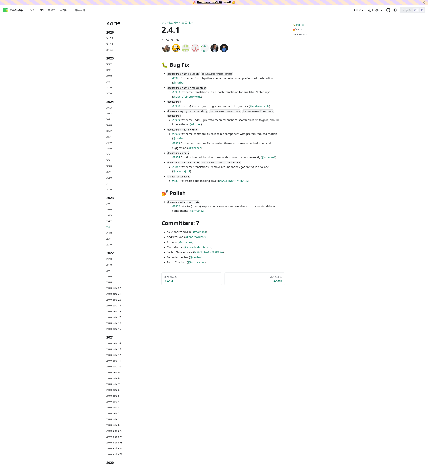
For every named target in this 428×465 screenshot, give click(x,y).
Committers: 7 (300, 34)
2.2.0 (109, 258)
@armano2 (197, 211)
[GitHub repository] (388, 10)
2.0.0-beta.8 (113, 378)
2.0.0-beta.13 (113, 349)
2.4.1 (109, 227)
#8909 (176, 120)
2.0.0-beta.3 (113, 407)
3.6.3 (109, 107)
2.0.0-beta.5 (113, 395)
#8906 (176, 134)
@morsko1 (268, 157)
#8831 (176, 181)
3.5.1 (109, 136)
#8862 (176, 206)
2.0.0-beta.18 (113, 311)
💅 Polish (297, 29)
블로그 (52, 10)
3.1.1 (109, 183)
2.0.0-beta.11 (113, 360)
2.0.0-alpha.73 (114, 442)
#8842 (176, 167)
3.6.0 (109, 125)
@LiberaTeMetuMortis (187, 96)
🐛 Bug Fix (298, 24)
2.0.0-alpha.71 (114, 454)
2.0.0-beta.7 (113, 384)
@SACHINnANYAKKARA (233, 181)
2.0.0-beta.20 (113, 299)
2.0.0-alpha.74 (114, 436)
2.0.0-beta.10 (113, 366)
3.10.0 (109, 49)
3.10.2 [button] (357, 10)
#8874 (176, 157)
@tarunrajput (181, 171)
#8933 (176, 92)
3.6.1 (109, 119)
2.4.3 (109, 215)
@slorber (179, 82)
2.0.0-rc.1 (111, 282)
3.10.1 (109, 44)
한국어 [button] (376, 10)
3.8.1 (109, 81)
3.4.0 (109, 148)
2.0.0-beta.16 (113, 323)
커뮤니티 (79, 10)
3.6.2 (109, 113)
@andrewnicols (259, 106)
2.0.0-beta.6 (113, 389)
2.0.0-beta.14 (113, 343)
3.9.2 (109, 64)
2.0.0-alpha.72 (114, 448)
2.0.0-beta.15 (113, 328)
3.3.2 (109, 154)
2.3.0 (109, 244)
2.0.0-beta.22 (113, 288)
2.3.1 (109, 238)
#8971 (176, 78)
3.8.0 (109, 87)
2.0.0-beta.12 (113, 355)
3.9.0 (109, 75)
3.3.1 (109, 160)
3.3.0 (109, 166)
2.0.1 (109, 270)
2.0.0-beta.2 (113, 413)
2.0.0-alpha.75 (114, 430)
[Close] (424, 2)
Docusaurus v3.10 (209, 2)
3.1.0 (109, 189)
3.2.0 (109, 177)
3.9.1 (109, 70)
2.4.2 (109, 221)
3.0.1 (109, 203)
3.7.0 (109, 93)
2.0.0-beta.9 (113, 372)
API (41, 10)
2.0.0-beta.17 (113, 317)
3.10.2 (109, 38)
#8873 (176, 143)
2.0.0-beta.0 (113, 425)
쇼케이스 (65, 10)
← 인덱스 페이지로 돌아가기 (178, 22)
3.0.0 (109, 209)
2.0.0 (109, 276)
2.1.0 (109, 264)
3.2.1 (109, 171)
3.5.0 (109, 142)
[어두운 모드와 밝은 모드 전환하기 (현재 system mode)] (395, 10)
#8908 (176, 106)
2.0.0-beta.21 (113, 293)
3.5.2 (109, 130)
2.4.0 (109, 232)
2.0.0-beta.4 (113, 401)
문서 (32, 10)
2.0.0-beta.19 (113, 305)
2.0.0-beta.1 (113, 419)
